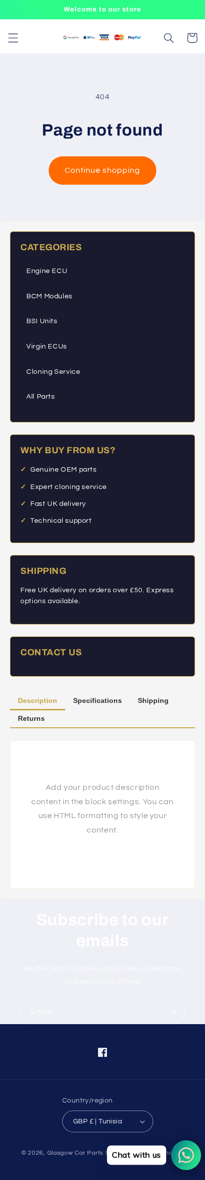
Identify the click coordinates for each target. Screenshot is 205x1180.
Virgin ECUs (46, 346)
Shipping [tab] (153, 700)
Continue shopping (103, 170)
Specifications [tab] (97, 700)
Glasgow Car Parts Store (85, 1153)
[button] (12, 37)
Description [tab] (37, 700)
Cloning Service (53, 371)
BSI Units (42, 321)
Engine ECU (46, 271)
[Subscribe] (173, 1012)
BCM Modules (49, 296)
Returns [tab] (31, 718)
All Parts (40, 396)
